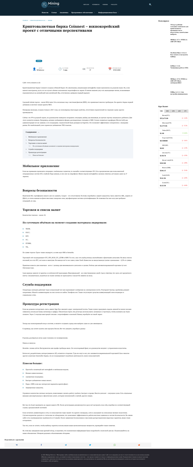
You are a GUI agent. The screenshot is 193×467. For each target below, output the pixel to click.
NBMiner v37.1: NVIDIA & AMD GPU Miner (178, 41)
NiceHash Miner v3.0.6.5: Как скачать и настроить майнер (179, 55)
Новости (45, 12)
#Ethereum (95, 4)
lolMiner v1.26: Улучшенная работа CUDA (179, 67)
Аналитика (64, 12)
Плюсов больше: (38, 155)
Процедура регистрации (37, 152)
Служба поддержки (35, 149)
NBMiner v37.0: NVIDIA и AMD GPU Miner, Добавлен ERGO (178, 81)
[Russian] (127, 4)
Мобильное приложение (37, 137)
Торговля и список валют (37, 143)
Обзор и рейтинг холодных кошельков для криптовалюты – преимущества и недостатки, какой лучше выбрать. (179, 29)
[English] (121, 4)
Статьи (54, 12)
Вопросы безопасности (36, 140)
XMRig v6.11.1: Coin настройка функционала (179, 93)
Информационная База (107, 12)
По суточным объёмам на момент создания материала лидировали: (56, 146)
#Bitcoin (86, 4)
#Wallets (114, 4)
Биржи (39, 61)
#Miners (105, 4)
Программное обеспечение (82, 12)
